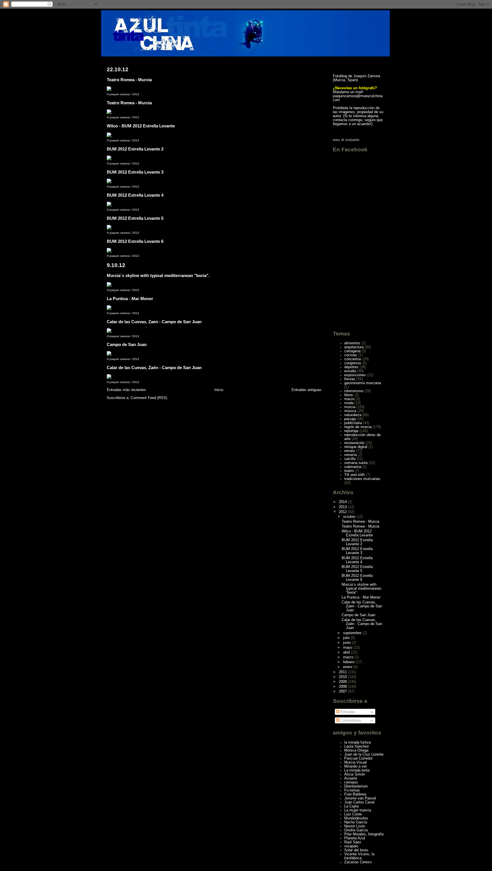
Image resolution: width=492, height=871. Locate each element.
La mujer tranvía (357, 810)
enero (348, 667)
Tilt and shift (354, 475)
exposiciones (355, 375)
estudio (350, 371)
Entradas (347, 712)
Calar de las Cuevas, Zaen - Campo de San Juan (154, 321)
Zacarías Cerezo (358, 862)
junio (347, 643)
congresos (352, 363)
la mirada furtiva (357, 742)
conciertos (352, 359)
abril (347, 652)
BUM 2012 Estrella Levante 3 (135, 172)
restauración (354, 443)
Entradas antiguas (306, 390)
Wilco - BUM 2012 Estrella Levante (141, 125)
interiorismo (353, 391)
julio (347, 638)
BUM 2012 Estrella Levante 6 (135, 241)
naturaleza (352, 415)
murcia (349, 407)
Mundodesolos (356, 818)
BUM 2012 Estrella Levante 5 (135, 218)
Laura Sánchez (356, 746)
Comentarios (350, 721)
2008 (343, 687)
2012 (343, 512)
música (350, 411)
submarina (352, 467)
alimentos (352, 343)
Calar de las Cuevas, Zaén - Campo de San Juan (154, 367)
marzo (348, 657)
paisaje (350, 419)
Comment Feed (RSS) (149, 398)
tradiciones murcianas (362, 479)
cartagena (352, 351)
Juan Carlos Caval (359, 802)
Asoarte (350, 778)
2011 (343, 672)
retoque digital (355, 447)
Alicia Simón (354, 774)
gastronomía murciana (362, 383)
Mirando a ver (355, 766)
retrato (349, 451)
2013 (343, 507)
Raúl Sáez (352, 842)
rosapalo (351, 846)
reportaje (351, 431)
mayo (348, 648)
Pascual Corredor (358, 758)
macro (349, 399)
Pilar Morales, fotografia (364, 834)
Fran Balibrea (355, 794)
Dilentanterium (356, 786)
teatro (349, 471)
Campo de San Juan (127, 344)
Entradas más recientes (126, 390)
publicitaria (353, 423)
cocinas (350, 355)
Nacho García (355, 822)
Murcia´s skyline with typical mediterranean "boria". (158, 275)
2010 (343, 677)
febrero (349, 662)
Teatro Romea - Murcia (129, 79)
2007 (343, 691)
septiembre (352, 633)
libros (348, 395)
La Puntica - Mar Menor (130, 298)
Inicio (218, 390)
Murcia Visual (355, 762)
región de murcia (358, 427)
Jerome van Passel (360, 798)
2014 (343, 502)
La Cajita (351, 806)
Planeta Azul (354, 838)
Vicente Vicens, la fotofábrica (359, 856)
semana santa (356, 463)
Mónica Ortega (356, 750)
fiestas (349, 379)
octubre (349, 517)
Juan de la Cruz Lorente (364, 754)
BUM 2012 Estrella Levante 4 (135, 195)
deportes (351, 367)
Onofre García (356, 830)
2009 (343, 682)
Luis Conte (353, 814)
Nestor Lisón (354, 826)
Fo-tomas (352, 790)
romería (350, 455)
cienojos (351, 782)
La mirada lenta (357, 770)
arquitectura (354, 347)
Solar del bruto (356, 850)
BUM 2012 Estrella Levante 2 (135, 148)
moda (348, 403)
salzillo (350, 459)
